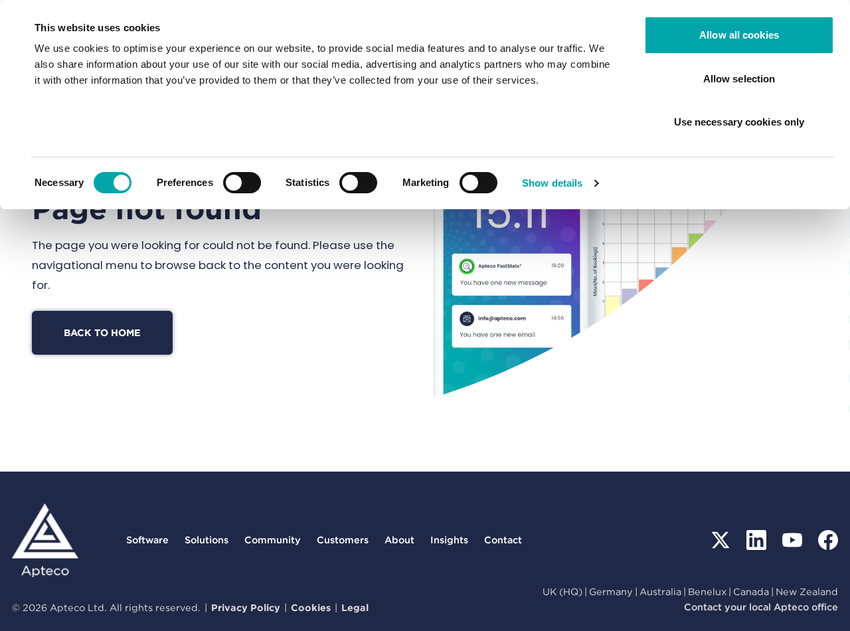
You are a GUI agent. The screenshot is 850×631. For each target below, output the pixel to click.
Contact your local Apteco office (761, 606)
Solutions (206, 539)
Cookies (311, 607)
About (399, 539)
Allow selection (739, 78)
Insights (449, 539)
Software (147, 539)
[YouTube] (792, 540)
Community (272, 539)
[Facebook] (828, 540)
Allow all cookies (739, 35)
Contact (503, 539)
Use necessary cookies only (739, 122)
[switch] (242, 182)
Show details (552, 183)
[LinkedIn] (756, 540)
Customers (343, 539)
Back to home (102, 332)
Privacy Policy (245, 607)
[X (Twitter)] (720, 540)
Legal (355, 607)
